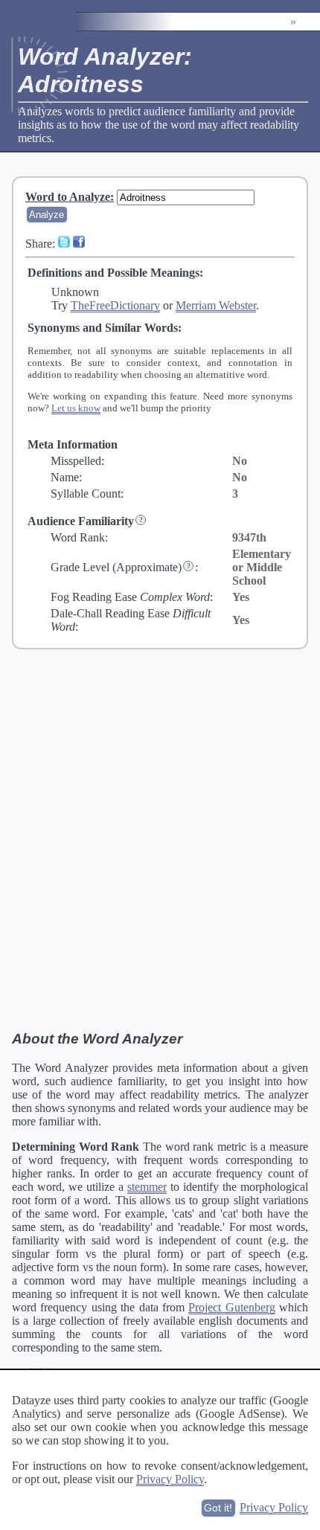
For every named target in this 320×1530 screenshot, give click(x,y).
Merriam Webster (216, 305)
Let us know (75, 408)
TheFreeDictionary (115, 305)
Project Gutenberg (231, 1307)
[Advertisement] (160, 839)
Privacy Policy (170, 1479)
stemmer (147, 1186)
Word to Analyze (67, 196)
